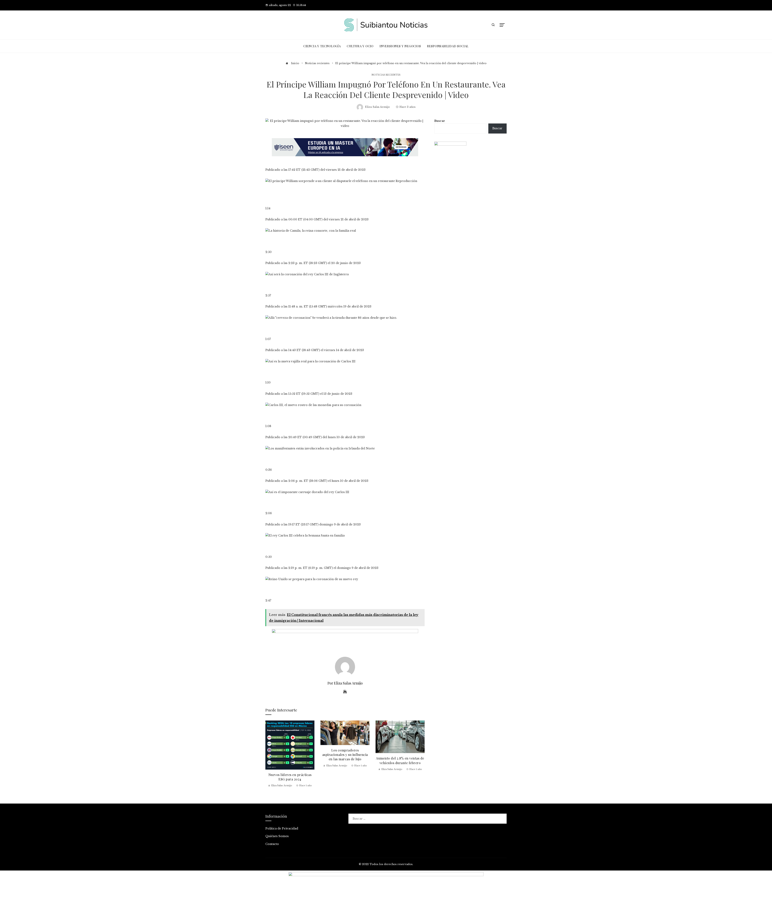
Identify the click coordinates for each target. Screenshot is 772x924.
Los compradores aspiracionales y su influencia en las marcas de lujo (345, 754)
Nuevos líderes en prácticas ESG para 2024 (290, 777)
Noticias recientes (386, 75)
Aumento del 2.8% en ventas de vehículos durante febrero (400, 760)
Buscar (439, 121)
